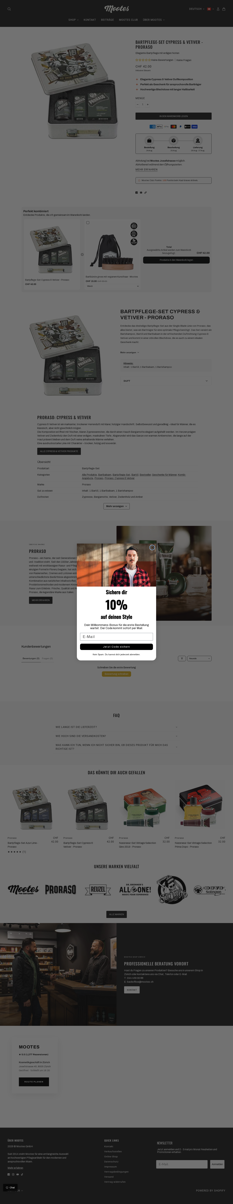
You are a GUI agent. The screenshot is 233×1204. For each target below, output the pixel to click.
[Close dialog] (152, 547)
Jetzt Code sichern (116, 646)
